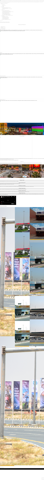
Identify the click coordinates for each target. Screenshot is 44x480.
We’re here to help (5, 130)
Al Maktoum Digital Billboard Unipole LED (6, 19)
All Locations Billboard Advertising (6, 10)
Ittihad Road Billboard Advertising (6, 12)
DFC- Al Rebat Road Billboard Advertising (6, 14)
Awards (3, 6)
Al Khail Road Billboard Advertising (6, 13)
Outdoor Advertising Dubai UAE (4, 3)
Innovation (4, 9)
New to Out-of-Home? (8, 128)
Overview (3, 4)
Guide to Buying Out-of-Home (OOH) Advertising (7, 8)
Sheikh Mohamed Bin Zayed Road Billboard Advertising (8, 11)
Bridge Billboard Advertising (5, 16)
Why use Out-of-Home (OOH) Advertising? (7, 7)
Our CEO (3, 5)
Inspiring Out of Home (8, 170)
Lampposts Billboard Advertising (6, 17)
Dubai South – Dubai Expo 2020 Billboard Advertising (8, 15)
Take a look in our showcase (8, 172)
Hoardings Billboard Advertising (6, 18)
